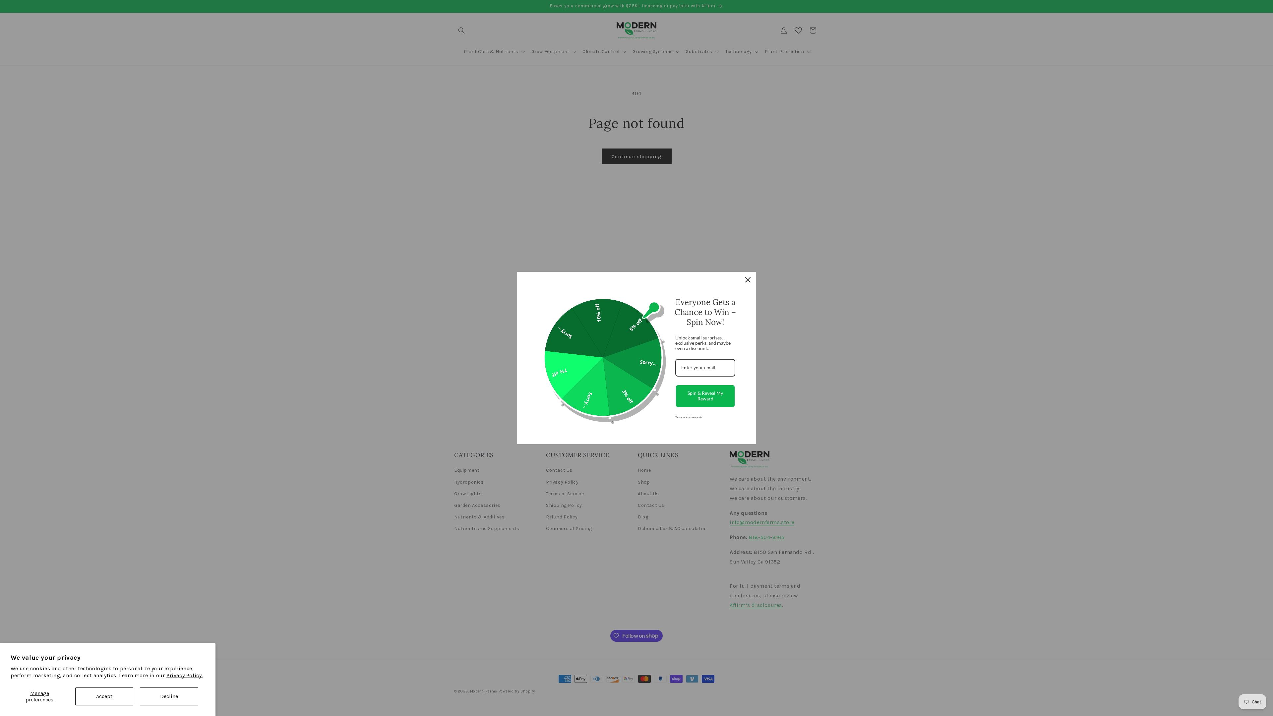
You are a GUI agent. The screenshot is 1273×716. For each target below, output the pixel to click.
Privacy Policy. (184, 675)
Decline (169, 696)
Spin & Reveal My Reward (705, 395)
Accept (104, 696)
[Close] (748, 280)
